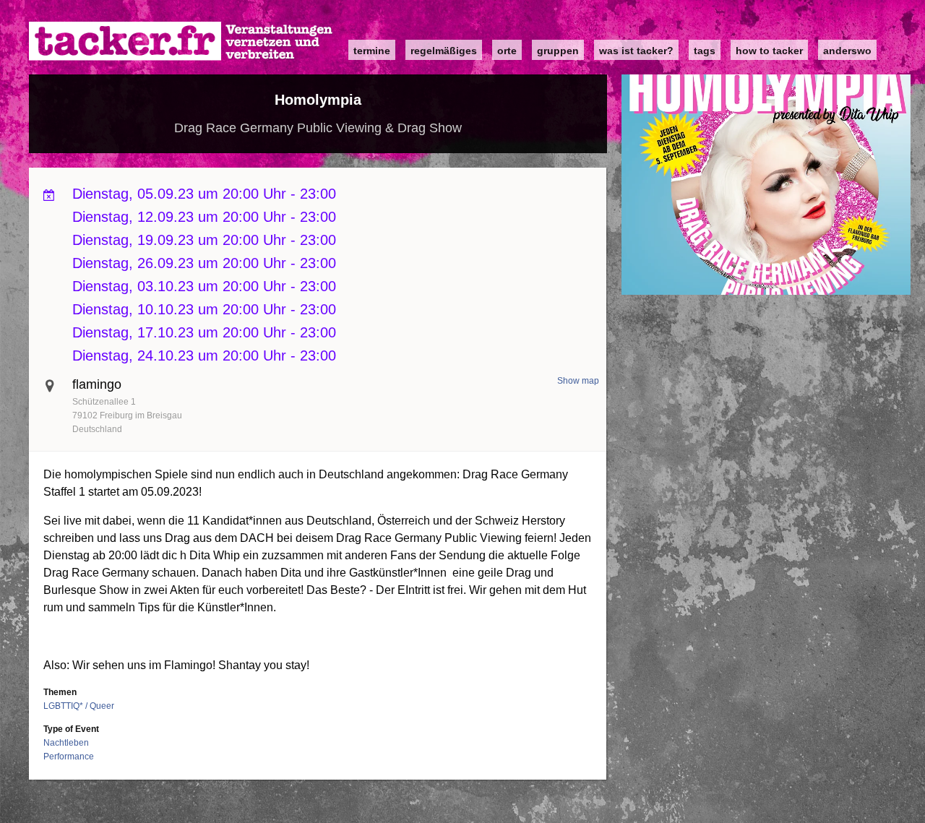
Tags (704, 50)
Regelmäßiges (443, 50)
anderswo (847, 50)
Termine (371, 50)
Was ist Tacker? (636, 50)
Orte (507, 50)
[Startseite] (181, 41)
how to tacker (769, 50)
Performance (68, 756)
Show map (578, 381)
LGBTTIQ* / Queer (78, 706)
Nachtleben (66, 743)
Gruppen (558, 50)
